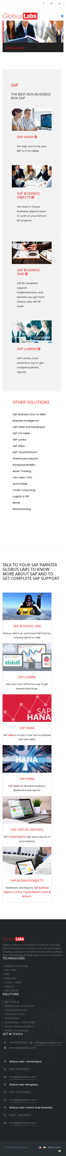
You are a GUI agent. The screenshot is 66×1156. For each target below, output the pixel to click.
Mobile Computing (16, 966)
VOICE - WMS (13, 982)
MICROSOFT (12, 990)
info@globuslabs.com (48, 1042)
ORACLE (9, 986)
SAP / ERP (10, 970)
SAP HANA (25, 137)
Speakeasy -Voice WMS (20, 1022)
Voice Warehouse (16, 1010)
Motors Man (12, 1018)
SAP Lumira (27, 349)
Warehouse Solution (25, 458)
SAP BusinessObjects (26, 880)
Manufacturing (22, 509)
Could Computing (24, 490)
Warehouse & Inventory (19, 1006)
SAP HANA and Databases (29, 427)
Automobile (20, 483)
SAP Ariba (19, 446)
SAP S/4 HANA (21, 433)
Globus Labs (54, 1147)
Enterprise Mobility (24, 465)
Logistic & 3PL (21, 496)
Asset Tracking (22, 471)
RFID (7, 974)
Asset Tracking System (19, 1026)
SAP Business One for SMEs (29, 414)
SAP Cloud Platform (25, 452)
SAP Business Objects (28, 195)
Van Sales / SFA (22, 477)
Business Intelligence (26, 420)
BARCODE (10, 978)
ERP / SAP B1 (12, 1002)
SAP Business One (28, 272)
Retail (16, 502)
